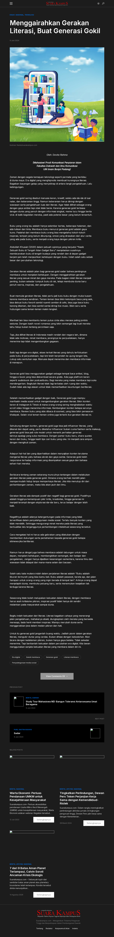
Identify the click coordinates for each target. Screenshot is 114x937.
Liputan (69, 789)
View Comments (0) (55, 676)
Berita (28, 698)
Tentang (39, 928)
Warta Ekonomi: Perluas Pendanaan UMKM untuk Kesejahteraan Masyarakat (28, 796)
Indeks (75, 928)
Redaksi (49, 928)
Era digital (16, 657)
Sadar (17, 733)
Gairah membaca (33, 657)
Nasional (20, 15)
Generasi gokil (52, 657)
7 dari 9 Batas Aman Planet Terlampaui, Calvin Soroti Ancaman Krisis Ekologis (28, 871)
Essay (12, 15)
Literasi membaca (71, 657)
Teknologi (29, 15)
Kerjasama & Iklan (62, 928)
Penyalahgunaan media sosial (24, 663)
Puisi (16, 730)
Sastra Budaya (25, 730)
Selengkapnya (44, 819)
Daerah (35, 698)
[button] (11, 3)
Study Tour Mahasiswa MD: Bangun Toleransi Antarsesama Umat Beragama (61, 703)
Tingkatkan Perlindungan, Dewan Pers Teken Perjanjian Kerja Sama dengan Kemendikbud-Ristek (82, 798)
